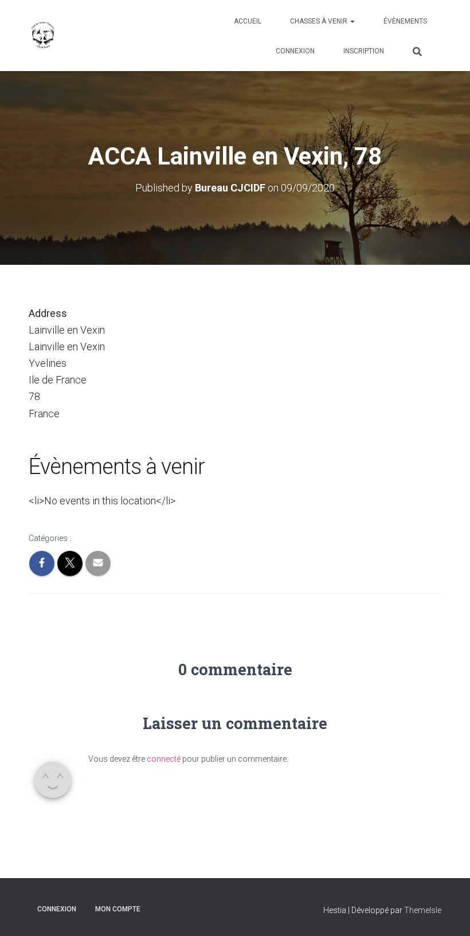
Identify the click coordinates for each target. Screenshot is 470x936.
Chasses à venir (319, 21)
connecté (164, 758)
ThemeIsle (422, 910)
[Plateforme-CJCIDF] (43, 35)
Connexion (295, 51)
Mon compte (117, 909)
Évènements (405, 21)
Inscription (363, 51)
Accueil (247, 21)
